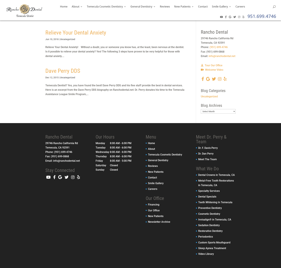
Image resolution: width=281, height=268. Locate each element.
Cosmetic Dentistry (209, 213)
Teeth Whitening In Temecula (215, 202)
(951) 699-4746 (219, 47)
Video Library (206, 253)
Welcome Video (213, 69)
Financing (153, 204)
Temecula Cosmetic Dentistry (105, 6)
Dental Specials (207, 196)
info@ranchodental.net (222, 56)
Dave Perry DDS (62, 71)
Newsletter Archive (159, 221)
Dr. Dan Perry (206, 153)
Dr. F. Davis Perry (208, 147)
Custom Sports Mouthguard (214, 242)
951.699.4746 (262, 16)
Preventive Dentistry (210, 208)
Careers (240, 6)
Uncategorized (67, 39)
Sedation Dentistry (209, 225)
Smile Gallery (220, 6)
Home (63, 6)
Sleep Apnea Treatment (212, 248)
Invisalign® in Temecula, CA (214, 219)
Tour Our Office (213, 65)
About (75, 6)
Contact (203, 6)
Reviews (165, 6)
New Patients (182, 6)
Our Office (154, 210)
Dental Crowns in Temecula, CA (216, 174)
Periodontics (205, 236)
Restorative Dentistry (210, 231)
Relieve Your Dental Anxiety (75, 32)
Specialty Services (209, 190)
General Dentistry (141, 6)
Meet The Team (207, 159)
